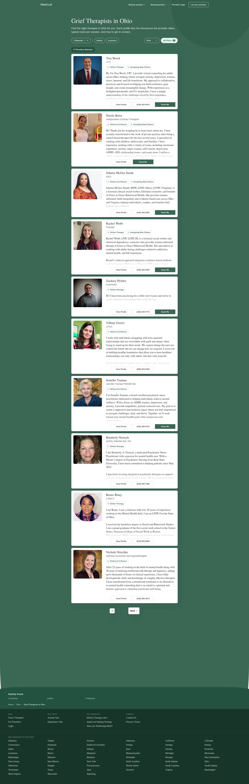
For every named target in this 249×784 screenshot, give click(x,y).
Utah (89, 770)
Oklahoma (13, 766)
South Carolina (172, 766)
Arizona (90, 741)
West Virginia (14, 774)
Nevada (169, 757)
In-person (112, 40)
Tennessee (13, 770)
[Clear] (88, 40)
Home (10, 704)
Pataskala (90, 698)
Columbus (13, 698)
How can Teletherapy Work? (100, 726)
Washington (210, 770)
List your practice (198, 5)
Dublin (50, 698)
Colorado (209, 741)
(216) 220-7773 (143, 312)
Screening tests (158, 5)
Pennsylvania (93, 766)
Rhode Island (132, 766)
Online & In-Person (118, 124)
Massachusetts (133, 753)
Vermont (130, 770)
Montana (91, 757)
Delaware (52, 745)
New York (91, 761)
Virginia (168, 770)
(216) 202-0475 (143, 105)
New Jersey (13, 761)
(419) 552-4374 (143, 598)
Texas (50, 770)
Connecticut (13, 745)
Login (10, 726)
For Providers (14, 722)
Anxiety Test (53, 718)
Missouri (51, 757)
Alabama (12, 741)
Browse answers (136, 5)
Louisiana (12, 753)
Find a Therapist (15, 718)
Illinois (51, 749)
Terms (137, 722)
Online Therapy (117, 67)
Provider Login (178, 5)
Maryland (91, 753)
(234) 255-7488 (143, 484)
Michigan (169, 753)
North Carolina (133, 761)
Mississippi (13, 757)
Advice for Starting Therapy (99, 722)
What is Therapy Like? (97, 718)
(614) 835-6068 (143, 541)
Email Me (165, 105)
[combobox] (79, 40)
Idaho (10, 749)
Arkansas (130, 741)
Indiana (90, 749)
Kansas (168, 749)
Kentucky (209, 749)
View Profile (121, 105)
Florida (129, 745)
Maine (50, 753)
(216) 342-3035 (143, 212)
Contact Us (131, 718)
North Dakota (171, 761)
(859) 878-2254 (143, 369)
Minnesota (209, 753)
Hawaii (208, 745)
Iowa (128, 749)
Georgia (169, 745)
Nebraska (130, 757)
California (169, 741)
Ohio (18, 704)
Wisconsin (52, 774)
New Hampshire (212, 757)
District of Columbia (96, 745)
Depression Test (55, 722)
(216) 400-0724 (143, 426)
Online (99, 40)
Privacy (129, 722)
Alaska (51, 741)
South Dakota (211, 766)
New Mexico (53, 761)
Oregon (51, 766)
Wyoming (91, 774)
